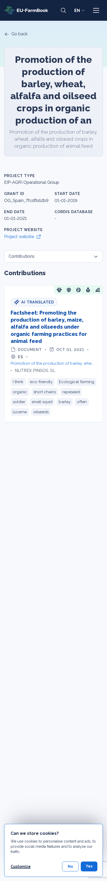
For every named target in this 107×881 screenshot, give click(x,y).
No (70, 866)
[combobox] (53, 256)
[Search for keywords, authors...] (63, 10)
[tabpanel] (53, 346)
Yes (89, 866)
